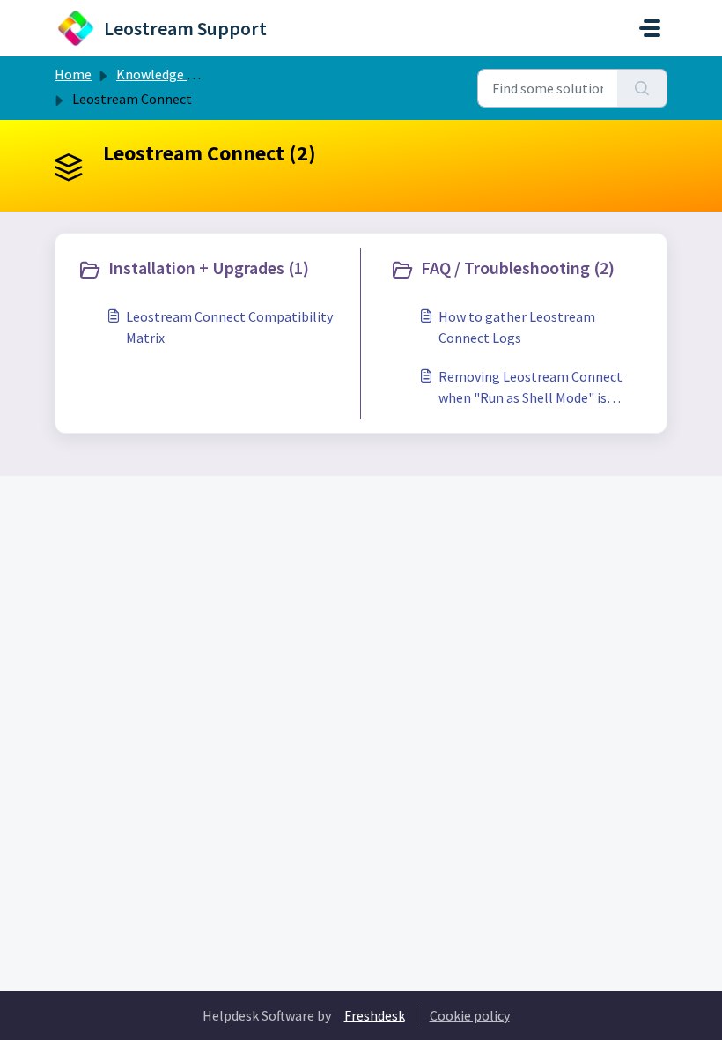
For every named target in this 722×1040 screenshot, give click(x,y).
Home (73, 74)
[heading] (215, 270)
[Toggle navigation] (649, 28)
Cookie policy (470, 1015)
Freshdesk (374, 1015)
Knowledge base (165, 74)
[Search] (642, 88)
